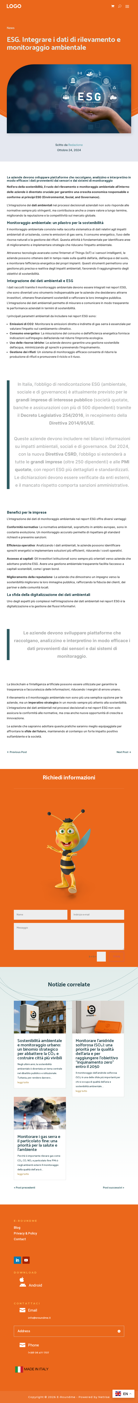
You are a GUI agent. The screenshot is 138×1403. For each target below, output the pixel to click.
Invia (116, 956)
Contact (20, 1239)
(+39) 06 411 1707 (38, 1352)
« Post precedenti (24, 1187)
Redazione (75, 145)
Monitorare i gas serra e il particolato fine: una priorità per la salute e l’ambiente (38, 1143)
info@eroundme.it (39, 1318)
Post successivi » (113, 1187)
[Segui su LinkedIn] (17, 1260)
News (11, 28)
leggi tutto (23, 1083)
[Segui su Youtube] (26, 1260)
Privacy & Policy (25, 1233)
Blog (17, 1227)
